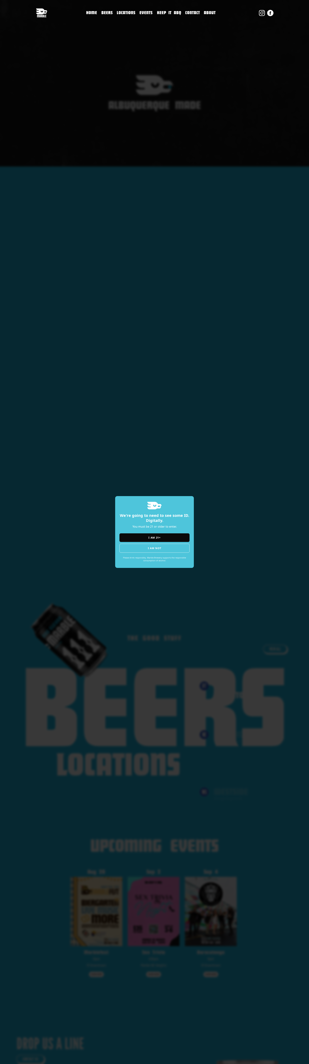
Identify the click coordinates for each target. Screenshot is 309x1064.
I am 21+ (154, 537)
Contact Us (193, 21)
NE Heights (125, 26)
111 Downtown (129, 19)
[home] (41, 13)
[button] (126, 13)
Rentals (191, 43)
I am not (154, 548)
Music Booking (196, 36)
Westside (123, 34)
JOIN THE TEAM (196, 28)
